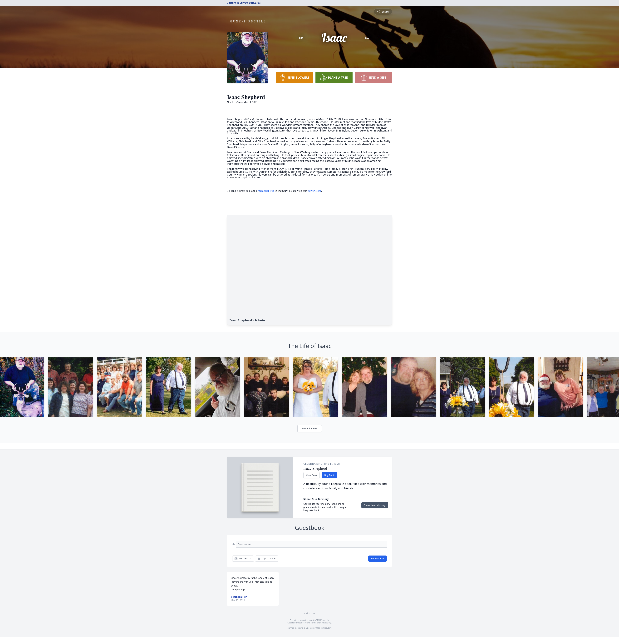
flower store (314, 190)
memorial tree (266, 190)
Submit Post (377, 558)
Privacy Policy (300, 622)
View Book (311, 475)
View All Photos (309, 428)
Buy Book (329, 475)
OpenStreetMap (313, 628)
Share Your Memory (374, 505)
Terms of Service (318, 622)
